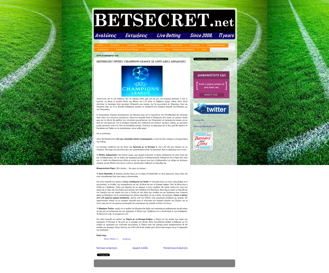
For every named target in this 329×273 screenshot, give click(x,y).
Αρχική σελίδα (140, 248)
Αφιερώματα (103, 49)
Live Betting (132, 45)
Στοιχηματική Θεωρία (216, 45)
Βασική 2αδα (176, 45)
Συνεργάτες (195, 45)
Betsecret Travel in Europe (127, 49)
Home (100, 45)
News (204, 49)
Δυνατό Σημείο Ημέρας (154, 45)
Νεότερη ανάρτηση (106, 248)
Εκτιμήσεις (115, 45)
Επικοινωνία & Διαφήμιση (183, 49)
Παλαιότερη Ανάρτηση (175, 248)
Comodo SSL (198, 120)
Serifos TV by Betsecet (155, 49)
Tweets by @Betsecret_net (204, 126)
